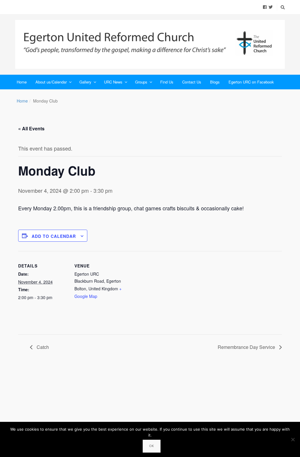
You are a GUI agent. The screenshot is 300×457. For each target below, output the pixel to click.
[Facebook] (264, 7)
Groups (141, 82)
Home (22, 82)
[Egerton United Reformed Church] (150, 44)
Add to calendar (54, 236)
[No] (293, 439)
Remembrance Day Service (247, 347)
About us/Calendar (51, 82)
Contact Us (191, 82)
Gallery (85, 82)
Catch (42, 347)
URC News (113, 82)
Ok (151, 446)
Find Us (166, 82)
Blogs (215, 82)
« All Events (31, 128)
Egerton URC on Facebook (251, 82)
